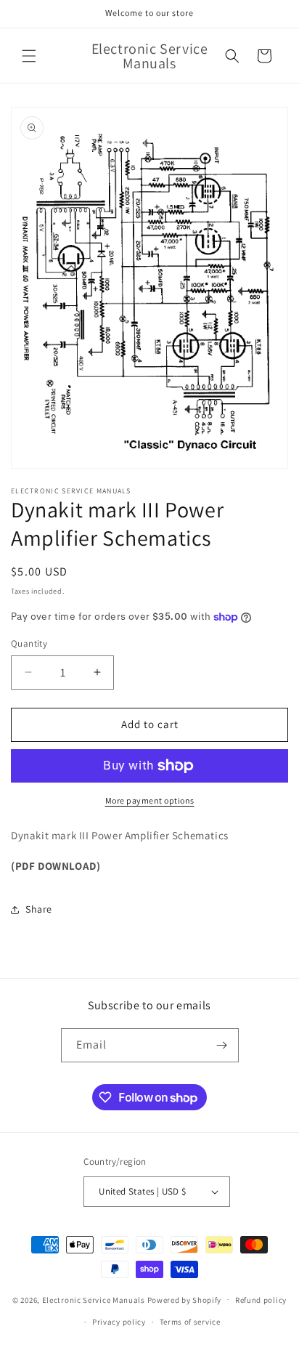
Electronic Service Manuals (93, 1299)
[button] (29, 56)
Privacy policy (119, 1322)
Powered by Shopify (184, 1299)
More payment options (149, 800)
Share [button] (38, 909)
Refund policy (261, 1300)
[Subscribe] (222, 1045)
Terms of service (190, 1322)
